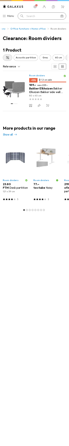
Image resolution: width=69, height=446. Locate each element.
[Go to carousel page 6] (38, 210)
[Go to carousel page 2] (27, 210)
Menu (10, 16)
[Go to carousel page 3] (30, 210)
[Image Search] (62, 16)
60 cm (58, 57)
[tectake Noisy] (46, 172)
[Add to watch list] (39, 105)
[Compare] (30, 105)
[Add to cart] (47, 105)
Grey (45, 57)
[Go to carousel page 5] (35, 210)
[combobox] (7, 57)
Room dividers (37, 75)
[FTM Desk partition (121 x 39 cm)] (15, 172)
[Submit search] (22, 16)
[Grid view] (55, 66)
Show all (8, 134)
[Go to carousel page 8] (44, 210)
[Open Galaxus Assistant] (53, 7)
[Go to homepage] (13, 6)
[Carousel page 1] (24, 210)
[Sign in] (44, 6)
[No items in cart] (62, 7)
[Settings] (35, 7)
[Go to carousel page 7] (41, 210)
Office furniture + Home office (28, 28)
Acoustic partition (26, 57)
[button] (64, 76)
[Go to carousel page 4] (32, 210)
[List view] (62, 66)
